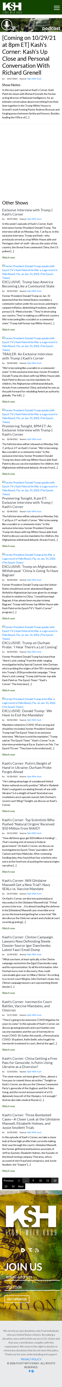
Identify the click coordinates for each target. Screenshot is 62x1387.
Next (21, 1186)
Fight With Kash (14, 8)
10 (40, 1180)
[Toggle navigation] (46, 6)
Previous (9, 1180)
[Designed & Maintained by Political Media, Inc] (29, 1371)
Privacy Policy (31, 1359)
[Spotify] (30, 1250)
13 (5, 1186)
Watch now (8, 257)
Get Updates (17, 1299)
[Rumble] (23, 1250)
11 (47, 1180)
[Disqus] (31, 162)
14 (13, 1186)
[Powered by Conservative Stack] (32, 1371)
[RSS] (37, 1250)
